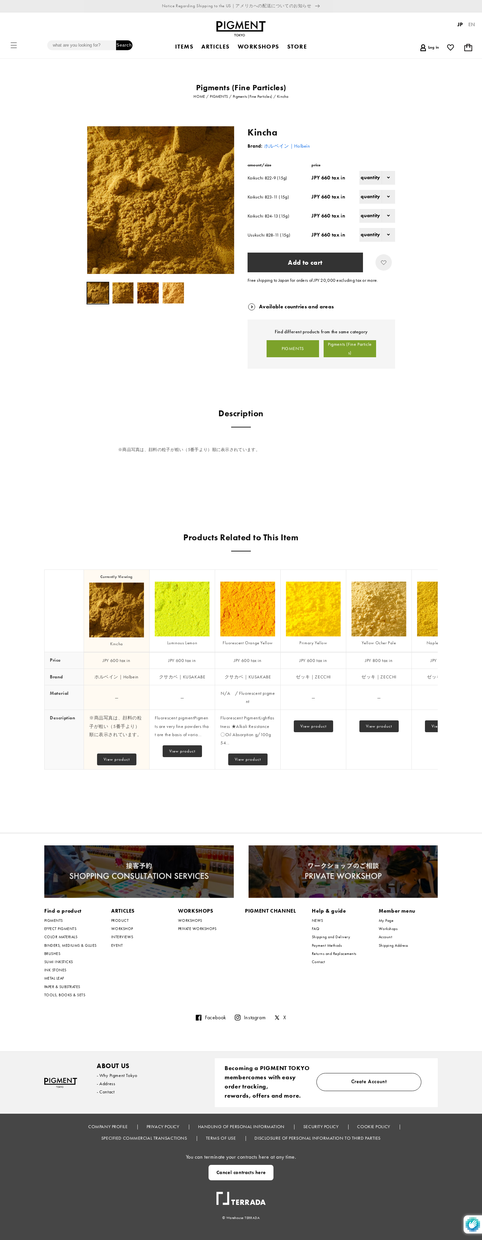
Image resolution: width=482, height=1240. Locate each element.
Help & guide (329, 910)
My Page (386, 920)
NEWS (317, 920)
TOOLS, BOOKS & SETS (64, 995)
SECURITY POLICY (321, 1126)
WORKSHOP (122, 928)
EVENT (117, 945)
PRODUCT (120, 920)
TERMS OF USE (221, 1138)
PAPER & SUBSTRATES (62, 986)
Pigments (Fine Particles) (350, 348)
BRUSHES (52, 953)
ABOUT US (113, 1066)
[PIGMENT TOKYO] (60, 1083)
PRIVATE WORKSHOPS (197, 928)
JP (460, 24)
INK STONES (55, 970)
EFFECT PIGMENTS (60, 928)
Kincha (116, 644)
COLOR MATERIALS (60, 937)
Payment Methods (327, 945)
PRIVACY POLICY (163, 1126)
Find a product (63, 910)
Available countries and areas (296, 306)
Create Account (369, 1081)
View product (117, 759)
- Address (106, 1083)
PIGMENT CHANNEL (270, 910)
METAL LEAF (54, 978)
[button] (14, 45)
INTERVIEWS (122, 937)
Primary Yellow (313, 643)
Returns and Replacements (334, 953)
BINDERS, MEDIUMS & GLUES (70, 945)
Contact (318, 961)
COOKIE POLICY (374, 1126)
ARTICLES (123, 910)
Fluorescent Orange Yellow (248, 643)
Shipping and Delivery (331, 937)
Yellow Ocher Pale (379, 643)
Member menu (397, 910)
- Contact (105, 1092)
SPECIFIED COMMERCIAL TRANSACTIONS (144, 1138)
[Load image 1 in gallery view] (98, 293)
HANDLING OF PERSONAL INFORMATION (242, 1126)
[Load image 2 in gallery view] (123, 293)
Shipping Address (393, 945)
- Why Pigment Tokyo (117, 1075)
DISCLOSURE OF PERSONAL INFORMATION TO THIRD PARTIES (317, 1138)
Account (385, 937)
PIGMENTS (293, 348)
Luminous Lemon (182, 643)
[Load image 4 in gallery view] (173, 293)
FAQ (315, 928)
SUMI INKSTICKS (58, 961)
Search (124, 45)
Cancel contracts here (241, 1172)
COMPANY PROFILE (108, 1126)
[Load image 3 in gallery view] (148, 293)
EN (471, 24)
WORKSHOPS (195, 910)
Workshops (388, 928)
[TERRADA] (241, 1196)
